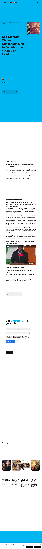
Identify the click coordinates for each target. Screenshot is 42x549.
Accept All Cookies (29, 547)
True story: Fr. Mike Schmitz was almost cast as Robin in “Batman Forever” (6, 482)
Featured (19, 22)
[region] (21, 546)
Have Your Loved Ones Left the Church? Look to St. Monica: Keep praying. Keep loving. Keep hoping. (35, 483)
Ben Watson (14, 164)
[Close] (40, 544)
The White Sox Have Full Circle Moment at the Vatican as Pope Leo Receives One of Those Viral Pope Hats (25, 483)
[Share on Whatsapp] (8, 92)
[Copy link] (16, 92)
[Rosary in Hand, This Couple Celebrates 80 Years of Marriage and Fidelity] (16, 465)
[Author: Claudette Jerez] (23, 469)
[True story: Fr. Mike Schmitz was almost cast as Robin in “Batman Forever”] (6, 465)
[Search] (37, 2)
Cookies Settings (4, 547)
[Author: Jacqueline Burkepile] (3, 79)
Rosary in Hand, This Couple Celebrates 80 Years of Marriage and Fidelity (16, 482)
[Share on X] (12, 92)
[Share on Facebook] (4, 92)
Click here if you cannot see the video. (14, 199)
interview (12, 166)
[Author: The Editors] (4, 469)
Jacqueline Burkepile (8, 78)
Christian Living (8, 22)
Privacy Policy (21, 545)
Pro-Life (4, 23)
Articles (4, 22)
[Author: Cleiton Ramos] (13, 469)
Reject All (37, 547)
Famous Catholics (14, 22)
